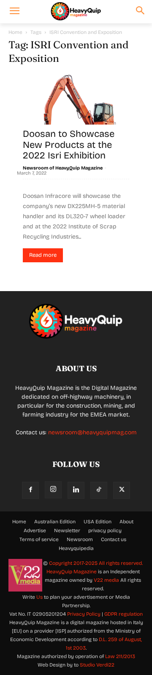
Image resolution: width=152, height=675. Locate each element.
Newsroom (80, 539)
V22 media (106, 580)
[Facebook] (30, 490)
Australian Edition (55, 522)
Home (15, 32)
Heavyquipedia (76, 548)
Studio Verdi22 (97, 665)
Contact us (113, 539)
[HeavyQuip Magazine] (76, 11)
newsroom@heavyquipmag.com (92, 432)
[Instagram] (53, 489)
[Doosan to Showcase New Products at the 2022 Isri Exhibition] (76, 118)
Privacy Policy (83, 614)
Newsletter (67, 530)
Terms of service (39, 539)
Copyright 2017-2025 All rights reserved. (96, 563)
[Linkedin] (76, 490)
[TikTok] (98, 490)
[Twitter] (121, 490)
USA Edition (97, 522)
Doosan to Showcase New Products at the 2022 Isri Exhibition (68, 144)
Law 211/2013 (120, 656)
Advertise (35, 530)
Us (39, 597)
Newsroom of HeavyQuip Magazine (63, 168)
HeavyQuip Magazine (71, 572)
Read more (43, 255)
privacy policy (105, 530)
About (126, 522)
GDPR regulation (123, 614)
